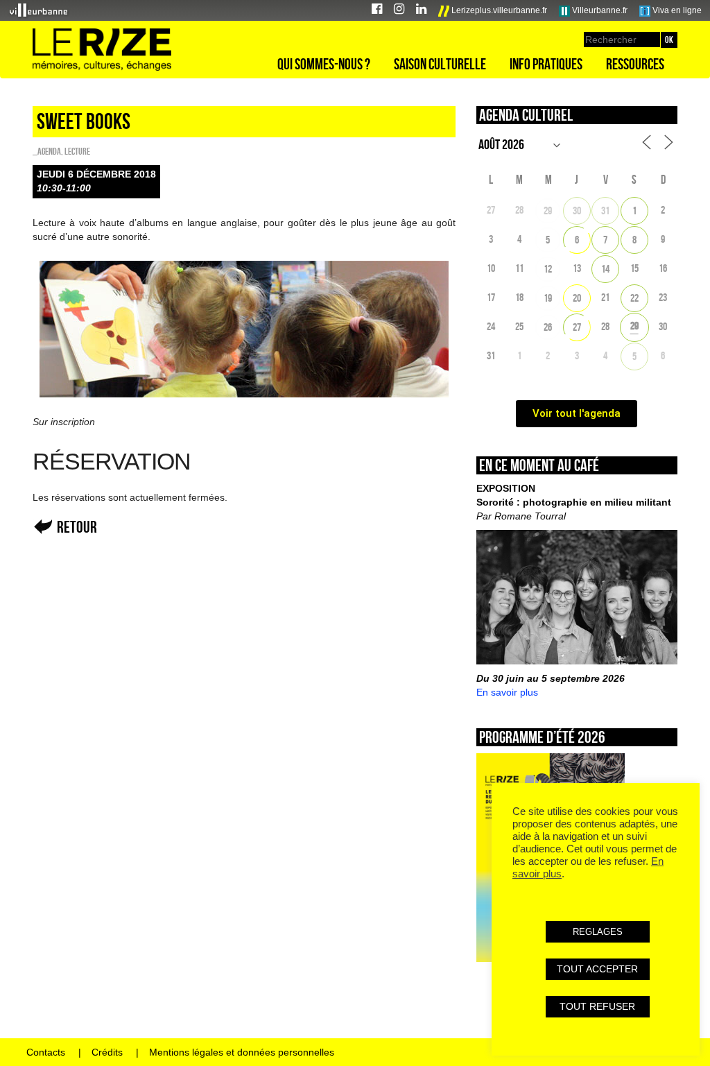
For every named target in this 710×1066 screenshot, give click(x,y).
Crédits (107, 1052)
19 (548, 298)
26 (548, 327)
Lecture (77, 151)
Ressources (635, 63)
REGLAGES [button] (598, 932)
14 (605, 269)
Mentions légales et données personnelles (241, 1052)
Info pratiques (546, 63)
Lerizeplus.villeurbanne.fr (498, 10)
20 (577, 298)
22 (634, 298)
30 (577, 210)
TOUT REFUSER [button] (597, 1006)
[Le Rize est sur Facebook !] (377, 10)
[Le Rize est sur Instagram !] (399, 10)
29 (548, 210)
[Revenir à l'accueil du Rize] (102, 49)
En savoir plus (507, 692)
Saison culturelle (440, 63)
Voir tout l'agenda (576, 413)
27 (577, 327)
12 (548, 269)
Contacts (45, 1052)
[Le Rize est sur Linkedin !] (421, 10)
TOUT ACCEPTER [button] (597, 968)
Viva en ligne (676, 10)
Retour (77, 526)
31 (605, 210)
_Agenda (47, 151)
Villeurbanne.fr (598, 10)
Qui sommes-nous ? (323, 63)
